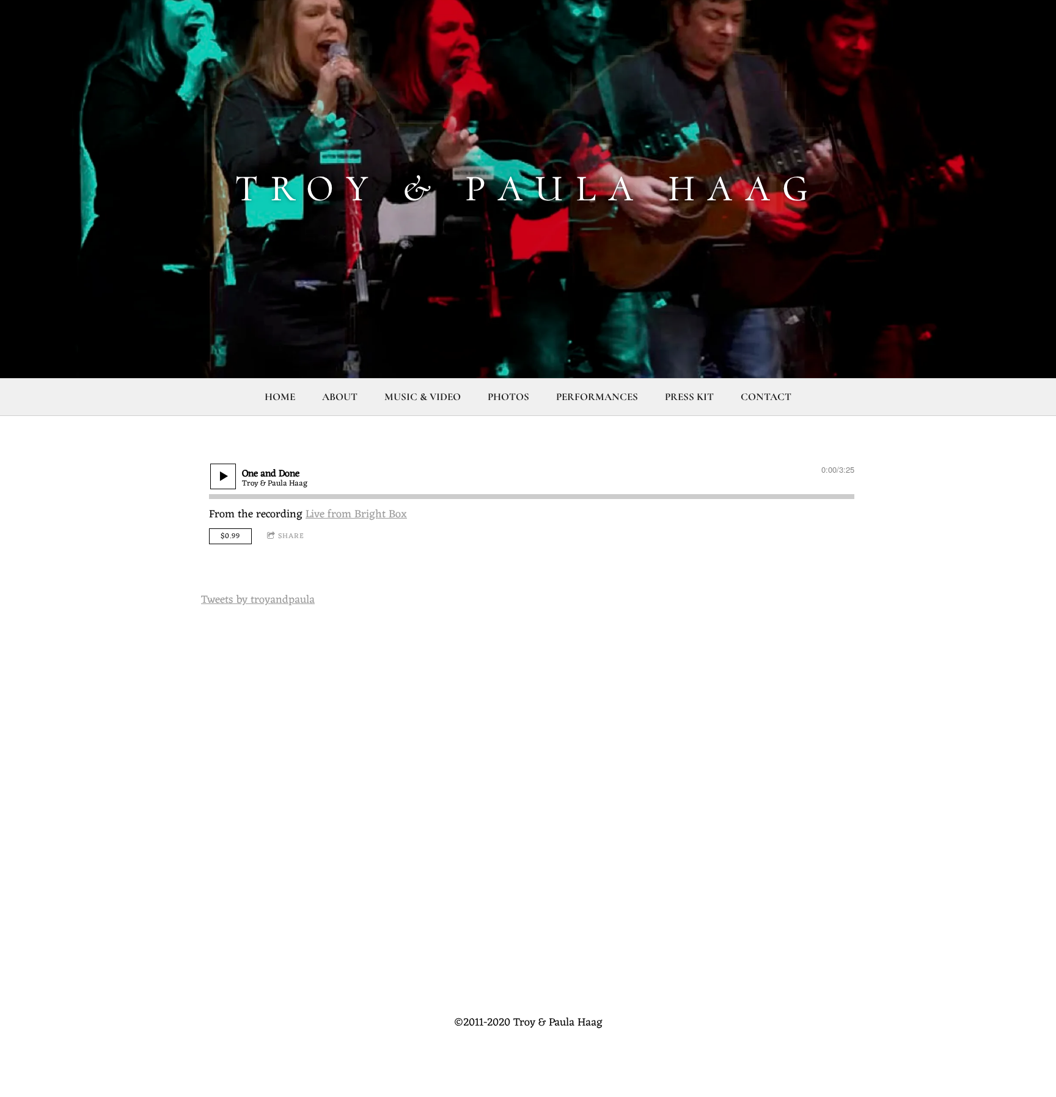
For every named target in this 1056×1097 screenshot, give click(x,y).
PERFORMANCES (597, 396)
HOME (280, 396)
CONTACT (766, 396)
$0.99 (230, 536)
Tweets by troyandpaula (258, 600)
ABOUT (340, 396)
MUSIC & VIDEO (422, 396)
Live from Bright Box (356, 514)
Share (291, 536)
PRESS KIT (689, 396)
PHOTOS (508, 396)
